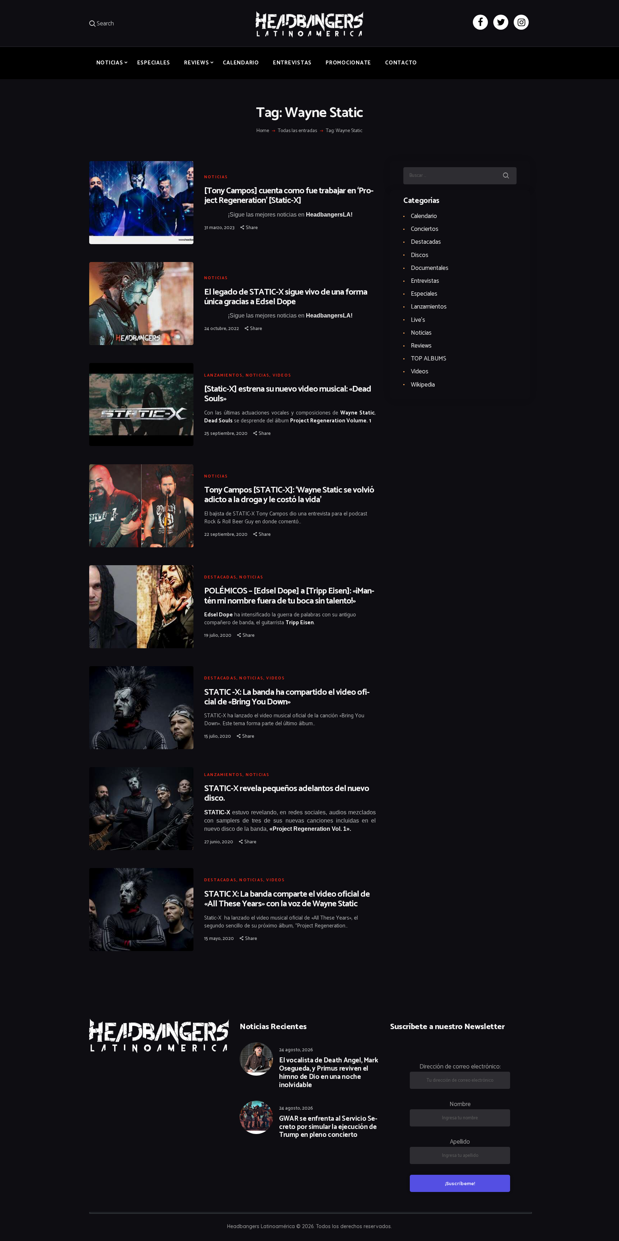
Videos (282, 375)
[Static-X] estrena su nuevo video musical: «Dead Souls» (287, 394)
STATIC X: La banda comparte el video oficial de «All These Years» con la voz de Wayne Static (287, 899)
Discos (419, 255)
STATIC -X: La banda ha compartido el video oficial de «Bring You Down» (287, 697)
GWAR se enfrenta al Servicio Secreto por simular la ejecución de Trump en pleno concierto (328, 1127)
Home (262, 131)
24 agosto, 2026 (296, 1050)
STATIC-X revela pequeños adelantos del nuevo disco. (286, 793)
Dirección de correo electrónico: (460, 1067)
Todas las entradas (297, 131)
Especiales (424, 294)
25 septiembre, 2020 (226, 433)
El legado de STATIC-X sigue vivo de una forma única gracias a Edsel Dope (285, 297)
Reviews (421, 346)
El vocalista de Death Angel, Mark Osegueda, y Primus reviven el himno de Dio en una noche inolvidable (328, 1073)
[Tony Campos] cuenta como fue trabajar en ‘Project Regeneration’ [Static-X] (289, 195)
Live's (418, 320)
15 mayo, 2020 (219, 938)
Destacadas (220, 577)
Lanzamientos (223, 375)
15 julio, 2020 (217, 736)
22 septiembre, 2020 (226, 534)
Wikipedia (423, 385)
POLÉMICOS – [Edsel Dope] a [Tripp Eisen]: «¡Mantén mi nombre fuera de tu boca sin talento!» (289, 596)
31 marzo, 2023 (219, 228)
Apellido (460, 1142)
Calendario (424, 216)
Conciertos (424, 229)
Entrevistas (425, 281)
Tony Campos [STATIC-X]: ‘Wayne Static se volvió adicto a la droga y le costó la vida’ (289, 495)
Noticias (216, 177)
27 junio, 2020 (218, 842)
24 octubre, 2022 (221, 329)
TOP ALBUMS (428, 359)
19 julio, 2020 (217, 635)
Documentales (429, 268)
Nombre (460, 1104)
